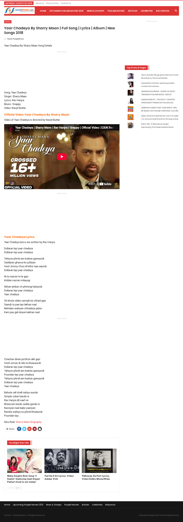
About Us (40, 3)
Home (43, 10)
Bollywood (162, 10)
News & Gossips (95, 10)
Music (7, 22)
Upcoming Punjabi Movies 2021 (66, 10)
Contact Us (66, 3)
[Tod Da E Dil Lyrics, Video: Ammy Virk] (61, 461)
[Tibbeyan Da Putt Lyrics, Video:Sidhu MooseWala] (99, 461)
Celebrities (147, 10)
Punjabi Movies (116, 10)
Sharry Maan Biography (29, 421)
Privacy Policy (52, 3)
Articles (132, 10)
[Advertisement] (61, 72)
